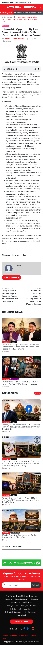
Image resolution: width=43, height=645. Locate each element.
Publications (13, 346)
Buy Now (30, 346)
